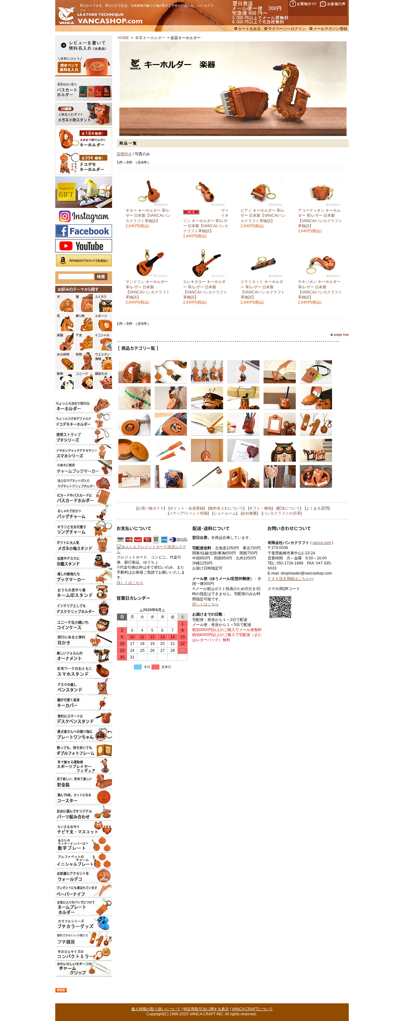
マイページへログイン (287, 29)
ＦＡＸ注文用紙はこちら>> (291, 578)
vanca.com (321, 542)
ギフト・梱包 (260, 508)
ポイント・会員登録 (186, 508)
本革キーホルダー (150, 38)
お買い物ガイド (150, 508)
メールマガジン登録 (330, 29)
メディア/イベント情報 (188, 513)
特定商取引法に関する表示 (206, 1009)
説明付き (124, 154)
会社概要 (249, 513)
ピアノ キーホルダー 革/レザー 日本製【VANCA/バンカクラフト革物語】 (263, 215)
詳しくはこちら (130, 583)
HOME (123, 38)
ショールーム (224, 513)
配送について (288, 508)
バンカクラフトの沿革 (281, 513)
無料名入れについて (226, 508)
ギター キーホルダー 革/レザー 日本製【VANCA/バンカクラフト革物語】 (148, 215)
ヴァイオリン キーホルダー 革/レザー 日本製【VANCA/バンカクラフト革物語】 (206, 220)
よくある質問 (317, 508)
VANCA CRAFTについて (252, 1009)
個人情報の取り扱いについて (156, 1009)
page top (341, 334)
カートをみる (249, 29)
